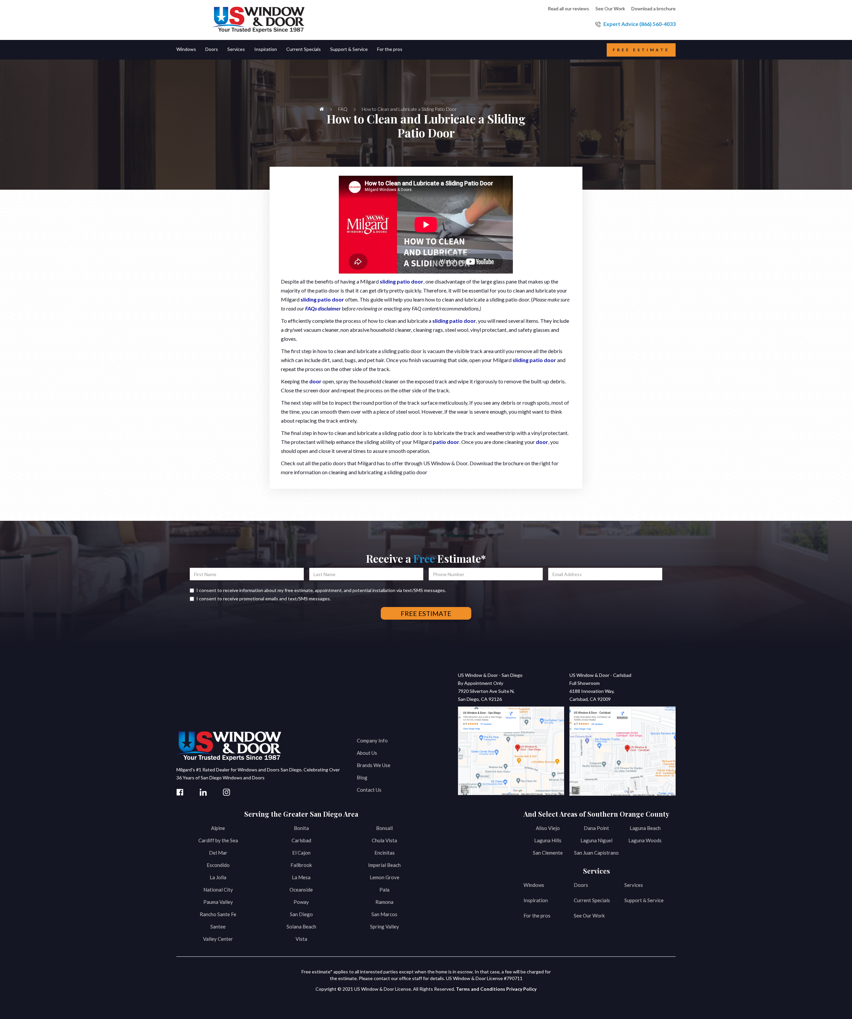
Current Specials (592, 900)
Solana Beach (301, 926)
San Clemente (548, 853)
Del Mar (218, 853)
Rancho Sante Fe (218, 914)
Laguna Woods (645, 840)
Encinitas (384, 853)
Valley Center (218, 939)
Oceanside (301, 890)
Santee (218, 926)
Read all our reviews (568, 8)
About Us (367, 753)
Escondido (218, 865)
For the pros (537, 915)
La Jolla (218, 877)
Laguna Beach (645, 828)
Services (633, 885)
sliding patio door (401, 281)
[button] (190, 50)
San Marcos (384, 914)
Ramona (384, 902)
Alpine (218, 828)
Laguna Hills (547, 840)
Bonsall (384, 828)
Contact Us (369, 790)
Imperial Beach (384, 865)
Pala (384, 890)
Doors (581, 885)
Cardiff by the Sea (218, 840)
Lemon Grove (384, 877)
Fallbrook (301, 865)
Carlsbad (301, 840)
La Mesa (301, 877)
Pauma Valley (218, 902)
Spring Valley (384, 926)
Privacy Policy (521, 989)
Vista (301, 939)
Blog (362, 777)
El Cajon (301, 853)
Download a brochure (653, 8)
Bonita (301, 828)
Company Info (372, 740)
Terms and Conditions (480, 989)
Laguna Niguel (596, 840)
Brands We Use (373, 765)
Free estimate (641, 49)
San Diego (301, 914)
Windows (534, 885)
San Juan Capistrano (596, 853)
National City (218, 890)
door (315, 381)
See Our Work (610, 8)
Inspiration (536, 900)
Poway (301, 902)
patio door (446, 442)
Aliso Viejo (548, 828)
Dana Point (596, 828)
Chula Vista (384, 840)
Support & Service (644, 900)
